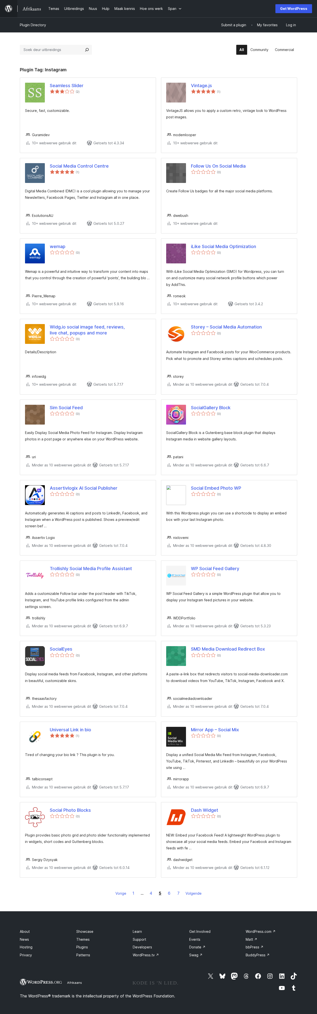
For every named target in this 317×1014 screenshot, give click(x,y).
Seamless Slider (66, 85)
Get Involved (200, 931)
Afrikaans (74, 983)
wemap (57, 246)
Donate (197, 947)
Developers (142, 947)
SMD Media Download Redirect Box (228, 649)
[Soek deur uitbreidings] (87, 50)
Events (194, 939)
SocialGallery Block (211, 407)
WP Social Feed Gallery (215, 568)
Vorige (120, 893)
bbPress (255, 947)
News (24, 939)
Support (139, 939)
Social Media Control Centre (79, 166)
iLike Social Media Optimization (223, 246)
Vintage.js (201, 85)
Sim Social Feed (66, 407)
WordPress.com (261, 931)
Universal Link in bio (70, 729)
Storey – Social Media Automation (226, 327)
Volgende (193, 893)
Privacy (26, 955)
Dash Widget (204, 810)
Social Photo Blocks (70, 810)
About (25, 931)
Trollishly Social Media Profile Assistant (91, 568)
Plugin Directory (33, 25)
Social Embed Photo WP (216, 488)
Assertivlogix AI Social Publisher (83, 488)
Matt (251, 939)
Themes (83, 939)
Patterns (83, 955)
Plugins (82, 947)
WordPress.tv (146, 955)
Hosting (26, 947)
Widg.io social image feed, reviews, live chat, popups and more (87, 329)
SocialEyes (61, 649)
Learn (137, 931)
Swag (196, 955)
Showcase (84, 931)
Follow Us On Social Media (218, 166)
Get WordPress (293, 8)
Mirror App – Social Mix (215, 729)
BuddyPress (258, 955)
